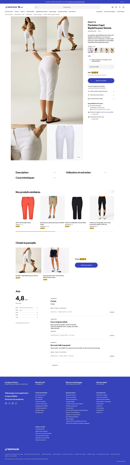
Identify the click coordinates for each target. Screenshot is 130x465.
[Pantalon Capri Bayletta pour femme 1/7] (65, 34)
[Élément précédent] (108, 192)
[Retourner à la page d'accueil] (14, 7)
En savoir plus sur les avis (22, 323)
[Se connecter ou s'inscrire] (120, 7)
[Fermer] (124, 2)
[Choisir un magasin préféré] (112, 7)
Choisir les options (86, 265)
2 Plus (78, 157)
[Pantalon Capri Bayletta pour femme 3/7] (47, 88)
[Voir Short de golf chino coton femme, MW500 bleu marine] (56, 260)
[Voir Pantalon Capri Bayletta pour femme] (28, 260)
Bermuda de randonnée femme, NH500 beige (52, 223)
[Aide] (116, 7)
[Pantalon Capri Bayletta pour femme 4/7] (29, 142)
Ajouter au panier (101, 80)
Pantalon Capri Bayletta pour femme (27, 275)
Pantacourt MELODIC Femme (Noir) (75, 222)
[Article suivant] (112, 192)
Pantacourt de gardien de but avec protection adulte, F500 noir (100, 223)
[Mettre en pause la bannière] (121, 2)
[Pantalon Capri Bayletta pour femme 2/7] (29, 34)
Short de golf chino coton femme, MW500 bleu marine (53, 276)
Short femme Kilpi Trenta (23, 222)
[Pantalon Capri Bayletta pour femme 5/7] (65, 142)
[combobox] (101, 66)
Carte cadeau (120, 11)
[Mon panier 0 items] (123, 7)
